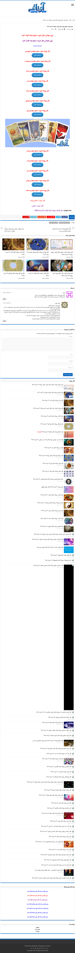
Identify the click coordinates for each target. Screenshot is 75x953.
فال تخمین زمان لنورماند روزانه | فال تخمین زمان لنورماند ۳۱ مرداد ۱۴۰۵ (52, 534)
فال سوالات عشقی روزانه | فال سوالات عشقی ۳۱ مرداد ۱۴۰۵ (13, 229)
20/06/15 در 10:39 (6, 293)
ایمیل (71, 361)
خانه (74, 20)
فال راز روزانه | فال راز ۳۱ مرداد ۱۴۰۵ (53, 448)
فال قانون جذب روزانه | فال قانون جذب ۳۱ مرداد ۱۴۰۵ (49, 842)
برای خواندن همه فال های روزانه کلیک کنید (37, 891)
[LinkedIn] (39, 948)
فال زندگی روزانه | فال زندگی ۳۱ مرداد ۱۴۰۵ (60, 837)
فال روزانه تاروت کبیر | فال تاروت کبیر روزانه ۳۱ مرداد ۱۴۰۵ (63, 274)
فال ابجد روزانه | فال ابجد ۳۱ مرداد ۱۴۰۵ (61, 772)
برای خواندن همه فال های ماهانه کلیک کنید (37, 913)
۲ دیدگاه (52, 29)
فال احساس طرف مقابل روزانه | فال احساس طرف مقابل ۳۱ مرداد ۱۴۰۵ (45, 782)
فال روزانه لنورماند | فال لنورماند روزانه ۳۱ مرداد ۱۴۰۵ (57, 790)
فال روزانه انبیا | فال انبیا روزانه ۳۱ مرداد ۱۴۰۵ (59, 717)
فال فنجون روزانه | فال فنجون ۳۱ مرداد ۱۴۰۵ (51, 526)
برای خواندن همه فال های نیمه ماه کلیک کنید (37, 908)
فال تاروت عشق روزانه (64, 223)
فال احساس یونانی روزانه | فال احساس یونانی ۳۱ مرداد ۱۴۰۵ (55, 831)
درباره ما (37, 931)
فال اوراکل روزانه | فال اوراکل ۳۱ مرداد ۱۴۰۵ (52, 424)
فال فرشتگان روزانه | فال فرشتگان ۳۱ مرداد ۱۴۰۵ (58, 777)
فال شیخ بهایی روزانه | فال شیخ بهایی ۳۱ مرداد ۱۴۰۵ (57, 860)
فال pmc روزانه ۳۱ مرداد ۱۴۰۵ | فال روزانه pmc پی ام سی (61, 229)
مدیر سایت (69, 29)
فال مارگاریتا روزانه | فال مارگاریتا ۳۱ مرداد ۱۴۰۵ (59, 808)
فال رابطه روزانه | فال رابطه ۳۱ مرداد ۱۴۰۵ (52, 813)
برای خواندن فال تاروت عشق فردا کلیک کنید (37, 40)
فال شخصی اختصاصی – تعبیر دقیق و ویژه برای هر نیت (48, 870)
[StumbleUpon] (35, 948)
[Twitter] (43, 948)
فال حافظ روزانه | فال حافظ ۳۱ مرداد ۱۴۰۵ (50, 432)
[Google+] (47, 948)
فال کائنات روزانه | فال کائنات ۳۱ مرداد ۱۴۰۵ (52, 416)
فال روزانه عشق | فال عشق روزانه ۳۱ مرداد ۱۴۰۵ (51, 795)
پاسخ (4, 299)
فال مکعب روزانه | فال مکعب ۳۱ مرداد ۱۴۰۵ (52, 495)
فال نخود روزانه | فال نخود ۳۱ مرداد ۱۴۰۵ (52, 471)
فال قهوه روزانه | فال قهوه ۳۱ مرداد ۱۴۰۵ (61, 555)
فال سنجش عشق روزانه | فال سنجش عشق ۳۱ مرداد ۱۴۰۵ (48, 565)
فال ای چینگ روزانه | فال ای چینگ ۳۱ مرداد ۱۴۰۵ (50, 503)
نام (71, 354)
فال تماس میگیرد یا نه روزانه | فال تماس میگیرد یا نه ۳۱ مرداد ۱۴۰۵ (53, 712)
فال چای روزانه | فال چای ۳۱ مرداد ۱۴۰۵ (53, 463)
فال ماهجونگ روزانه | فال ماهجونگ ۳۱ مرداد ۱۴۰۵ (58, 560)
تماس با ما (37, 929)
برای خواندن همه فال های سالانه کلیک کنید (37, 917)
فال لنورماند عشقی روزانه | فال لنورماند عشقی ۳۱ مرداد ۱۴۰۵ (47, 539)
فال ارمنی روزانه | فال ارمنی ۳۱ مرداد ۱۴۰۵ (52, 511)
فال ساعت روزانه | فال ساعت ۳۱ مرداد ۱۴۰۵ (52, 518)
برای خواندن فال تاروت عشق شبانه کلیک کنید (37, 35)
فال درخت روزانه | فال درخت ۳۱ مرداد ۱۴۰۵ (60, 850)
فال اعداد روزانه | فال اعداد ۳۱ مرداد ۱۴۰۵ (52, 759)
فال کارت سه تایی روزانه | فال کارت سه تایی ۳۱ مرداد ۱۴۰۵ (56, 826)
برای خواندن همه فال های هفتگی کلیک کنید (37, 904)
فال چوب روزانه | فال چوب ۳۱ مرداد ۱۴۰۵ (60, 821)
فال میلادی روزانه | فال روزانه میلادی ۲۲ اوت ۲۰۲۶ (50, 392)
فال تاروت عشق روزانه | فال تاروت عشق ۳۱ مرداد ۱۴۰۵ (57, 735)
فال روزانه (60, 29)
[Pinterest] (41, 948)
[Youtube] (37, 948)
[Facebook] (45, 948)
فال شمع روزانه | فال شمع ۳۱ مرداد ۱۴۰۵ (52, 722)
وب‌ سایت (70, 367)
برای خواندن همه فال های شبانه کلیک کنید (37, 896)
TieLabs (48, 946)
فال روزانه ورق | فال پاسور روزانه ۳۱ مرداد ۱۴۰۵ (51, 456)
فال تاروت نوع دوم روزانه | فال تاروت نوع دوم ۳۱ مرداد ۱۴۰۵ (55, 748)
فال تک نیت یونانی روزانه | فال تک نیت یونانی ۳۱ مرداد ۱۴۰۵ (47, 440)
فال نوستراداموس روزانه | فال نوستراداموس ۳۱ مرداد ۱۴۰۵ (48, 479)
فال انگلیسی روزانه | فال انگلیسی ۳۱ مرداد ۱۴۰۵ (59, 767)
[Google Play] (31, 948)
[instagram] (33, 948)
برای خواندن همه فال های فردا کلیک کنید (37, 900)
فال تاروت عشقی (53, 223)
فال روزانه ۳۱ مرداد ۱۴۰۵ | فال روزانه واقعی (52, 487)
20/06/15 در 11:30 (6, 303)
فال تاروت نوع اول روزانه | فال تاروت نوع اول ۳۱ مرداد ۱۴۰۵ (56, 855)
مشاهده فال (37, 55)
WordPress (35, 946)
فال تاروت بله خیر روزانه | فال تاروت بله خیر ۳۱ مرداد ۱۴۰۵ (56, 865)
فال (70, 20)
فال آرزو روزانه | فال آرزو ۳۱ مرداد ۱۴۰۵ (61, 803)
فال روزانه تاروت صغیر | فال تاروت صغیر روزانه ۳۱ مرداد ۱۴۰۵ (62, 253)
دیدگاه (71, 336)
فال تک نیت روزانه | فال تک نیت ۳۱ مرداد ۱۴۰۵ (59, 754)
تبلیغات (37, 928)
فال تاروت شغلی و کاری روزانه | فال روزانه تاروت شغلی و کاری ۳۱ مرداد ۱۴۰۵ (51, 878)
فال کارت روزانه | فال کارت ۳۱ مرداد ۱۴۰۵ (52, 400)
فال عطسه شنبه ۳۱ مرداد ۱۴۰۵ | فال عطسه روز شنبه (50, 547)
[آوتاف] (37, 7)
